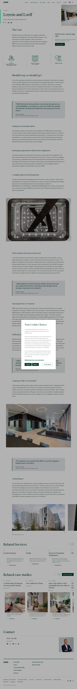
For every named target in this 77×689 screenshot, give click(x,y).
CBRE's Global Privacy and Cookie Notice (34, 360)
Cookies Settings (47, 364)
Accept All (28, 364)
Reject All (35, 364)
